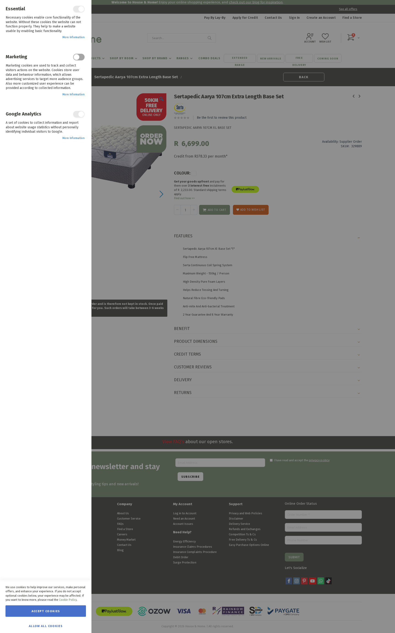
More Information (73, 37)
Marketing (79, 57)
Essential (79, 9)
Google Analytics (79, 114)
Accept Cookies (46, 611)
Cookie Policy (68, 599)
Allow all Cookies (46, 626)
